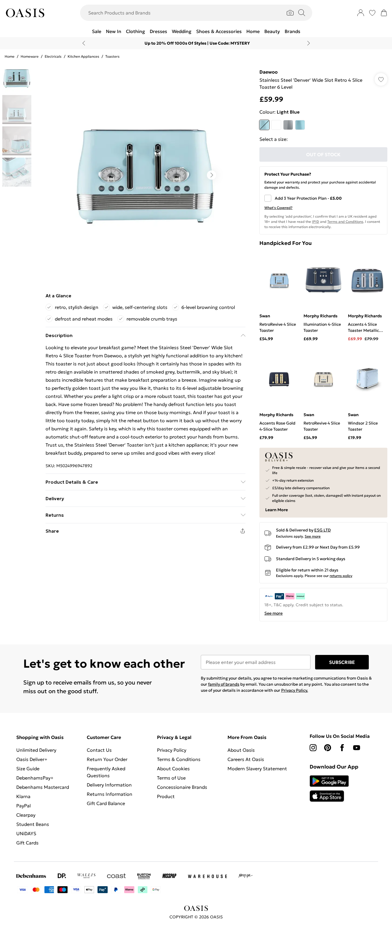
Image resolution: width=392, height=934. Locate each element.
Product (166, 796)
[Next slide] (308, 43)
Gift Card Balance (106, 803)
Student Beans (32, 824)
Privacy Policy (171, 750)
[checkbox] (323, 198)
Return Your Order (107, 759)
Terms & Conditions (178, 759)
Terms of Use (171, 778)
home (10, 56)
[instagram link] (313, 747)
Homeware (30, 56)
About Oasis (241, 750)
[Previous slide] (83, 43)
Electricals (53, 56)
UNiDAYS (26, 833)
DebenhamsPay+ (34, 778)
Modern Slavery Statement (257, 768)
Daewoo (268, 72)
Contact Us (99, 750)
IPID (315, 221)
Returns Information (109, 794)
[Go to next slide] (211, 175)
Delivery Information (109, 785)
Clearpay (25, 815)
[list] (145, 175)
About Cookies (173, 768)
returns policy (341, 575)
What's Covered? (278, 207)
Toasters (112, 56)
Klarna (23, 796)
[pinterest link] (327, 747)
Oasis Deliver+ (31, 759)
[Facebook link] (342, 747)
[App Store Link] (329, 788)
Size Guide (27, 768)
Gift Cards (27, 843)
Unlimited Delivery (36, 750)
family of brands (223, 684)
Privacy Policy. (294, 690)
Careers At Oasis (245, 759)
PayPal (23, 806)
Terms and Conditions (345, 221)
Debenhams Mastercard (42, 787)
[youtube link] (356, 747)
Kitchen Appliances (83, 56)
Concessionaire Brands (182, 787)
